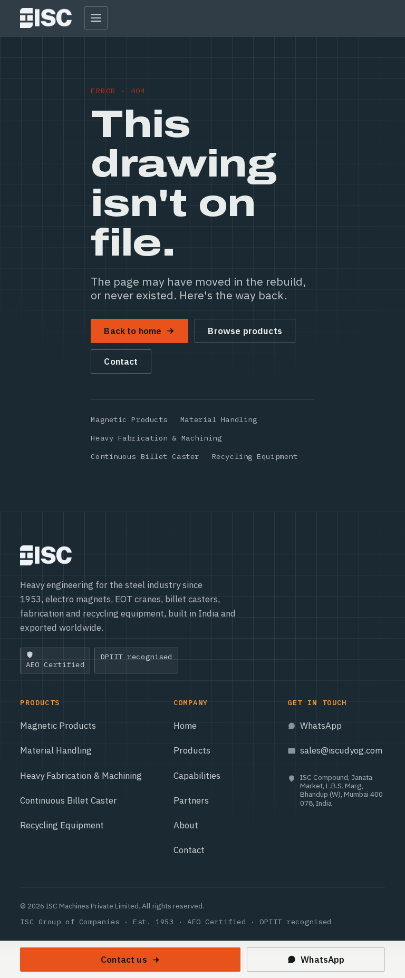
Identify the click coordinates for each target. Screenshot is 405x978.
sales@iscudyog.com (341, 750)
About (185, 825)
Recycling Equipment (255, 456)
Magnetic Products (129, 419)
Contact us (124, 959)
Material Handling (218, 419)
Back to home (132, 331)
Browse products (245, 331)
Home (185, 725)
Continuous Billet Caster (145, 456)
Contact (121, 361)
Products (191, 750)
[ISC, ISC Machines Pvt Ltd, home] (45, 18)
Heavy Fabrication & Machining (156, 438)
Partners (191, 800)
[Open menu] (96, 18)
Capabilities (196, 775)
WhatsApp (321, 725)
